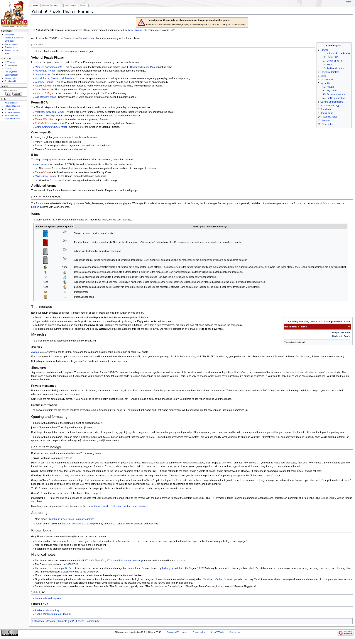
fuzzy (85, 523)
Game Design (42, 74)
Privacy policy (199, 632)
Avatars (35, 352)
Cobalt (206, 579)
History (83, 5)
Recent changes (12, 50)
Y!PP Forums (77, 621)
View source (70, 5)
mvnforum (136, 568)
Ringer (133, 67)
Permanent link (11, 115)
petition (35, 207)
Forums (8, 68)
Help (7, 53)
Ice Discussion (43, 85)
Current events (11, 44)
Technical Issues (44, 82)
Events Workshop (44, 119)
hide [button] (339, 46)
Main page (9, 34)
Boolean (66, 523)
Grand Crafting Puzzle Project (51, 127)
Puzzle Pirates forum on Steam (52, 614)
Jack (181, 568)
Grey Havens (135, 30)
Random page (11, 47)
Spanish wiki (10, 81)
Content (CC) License (177, 632)
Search (4, 86)
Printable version (12, 112)
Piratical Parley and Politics (50, 112)
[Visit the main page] (14, 14)
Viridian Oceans (223, 579)
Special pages (11, 109)
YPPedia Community (46, 123)
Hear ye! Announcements (48, 67)
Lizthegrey (167, 568)
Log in (348, 1)
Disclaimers (234, 632)
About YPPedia (217, 632)
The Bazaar (41, 164)
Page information (12, 119)
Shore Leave (41, 89)
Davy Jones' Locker (45, 176)
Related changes (12, 106)
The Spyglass (11, 72)
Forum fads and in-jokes (48, 598)
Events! (39, 115)
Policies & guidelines (14, 38)
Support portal (11, 65)
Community (93, 621)
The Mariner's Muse (45, 97)
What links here (11, 103)
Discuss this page (50, 5)
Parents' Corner (43, 172)
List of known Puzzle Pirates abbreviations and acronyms (117, 506)
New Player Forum (45, 70)
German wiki (10, 78)
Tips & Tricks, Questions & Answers (54, 78)
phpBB (64, 568)
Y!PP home (10, 62)
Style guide (9, 41)
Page (35, 5)
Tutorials (62, 621)
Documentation (11, 75)
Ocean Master (150, 67)
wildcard (76, 523)
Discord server (86, 38)
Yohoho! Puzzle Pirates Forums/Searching (71, 519)
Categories (38, 621)
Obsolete (50, 621)
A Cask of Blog (43, 93)
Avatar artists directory (47, 610)
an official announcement (126, 560)
